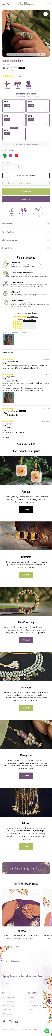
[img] (7, 359)
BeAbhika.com (14, 1029)
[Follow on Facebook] (4, 1021)
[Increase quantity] (18, 167)
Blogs (30, 1010)
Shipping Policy (8, 997)
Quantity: (6, 162)
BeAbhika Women (36, 1005)
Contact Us (7, 1014)
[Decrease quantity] (6, 167)
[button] (7, 76)
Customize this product (26, 175)
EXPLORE (26, 509)
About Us (32, 1001)
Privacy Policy (8, 1005)
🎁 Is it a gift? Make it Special (19, 183)
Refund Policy (8, 1001)
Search (31, 997)
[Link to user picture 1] (8, 397)
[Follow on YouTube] (16, 1021)
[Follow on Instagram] (10, 1021)
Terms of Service (9, 1010)
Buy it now (26, 199)
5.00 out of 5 (32, 317)
